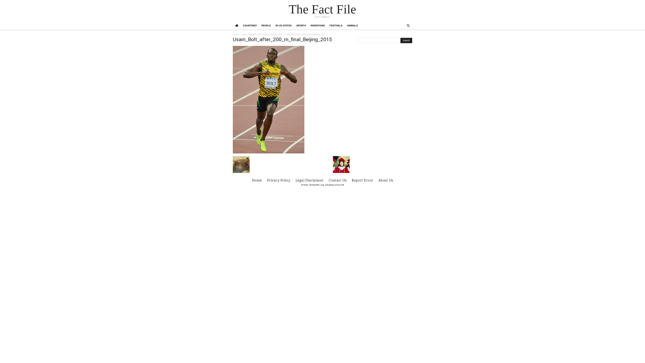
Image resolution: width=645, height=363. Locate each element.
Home (236, 34)
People (266, 25)
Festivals (336, 25)
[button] (408, 26)
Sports (301, 25)
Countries (250, 25)
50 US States (283, 25)
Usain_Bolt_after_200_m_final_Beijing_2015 (262, 34)
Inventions (318, 25)
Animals (352, 25)
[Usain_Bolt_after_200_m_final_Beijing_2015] (268, 152)
